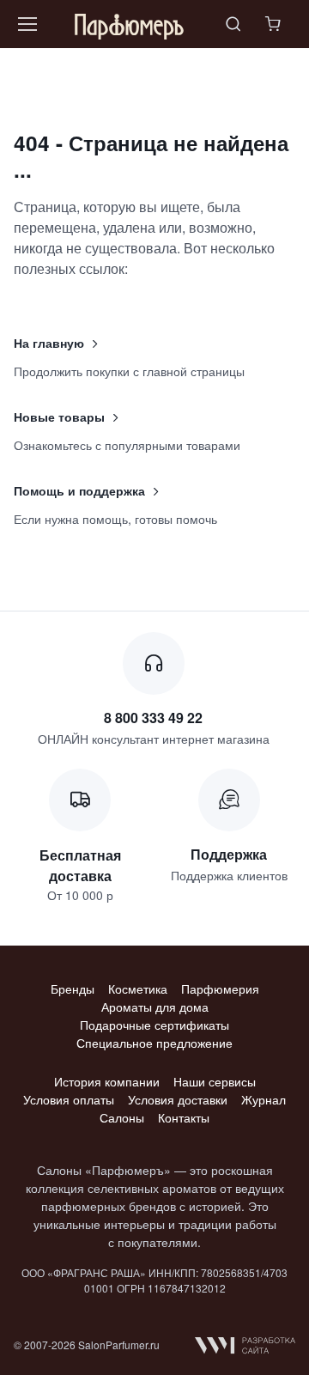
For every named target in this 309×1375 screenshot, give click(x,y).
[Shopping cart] (274, 24)
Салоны (122, 1117)
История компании (107, 1081)
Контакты (183, 1117)
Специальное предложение (154, 1042)
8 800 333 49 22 (153, 717)
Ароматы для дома (155, 1006)
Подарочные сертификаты (154, 1024)
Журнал (263, 1099)
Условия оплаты (68, 1099)
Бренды (72, 988)
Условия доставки (177, 1099)
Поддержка (229, 854)
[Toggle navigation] (26, 24)
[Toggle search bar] (233, 24)
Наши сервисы (214, 1081)
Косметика (137, 988)
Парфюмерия (220, 988)
